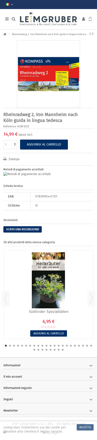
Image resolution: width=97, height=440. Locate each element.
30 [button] (63, 350)
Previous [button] (6, 299)
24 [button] (38, 350)
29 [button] (59, 350)
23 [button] (34, 350)
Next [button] (91, 299)
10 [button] (42, 346)
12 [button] (50, 346)
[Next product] (93, 33)
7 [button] (30, 346)
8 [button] (34, 346)
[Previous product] (90, 33)
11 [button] (46, 346)
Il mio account (12, 376)
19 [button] (79, 346)
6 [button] (26, 346)
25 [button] (42, 350)
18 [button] (75, 346)
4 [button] (18, 346)
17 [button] (71, 346)
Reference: (10, 126)
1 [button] (6, 346)
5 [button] (22, 346)
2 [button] (10, 346)
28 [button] (54, 350)
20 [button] (83, 346)
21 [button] (87, 346)
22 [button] (91, 346)
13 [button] (54, 346)
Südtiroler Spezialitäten (48, 311)
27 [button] (50, 350)
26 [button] (46, 350)
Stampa (13, 159)
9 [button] (38, 346)
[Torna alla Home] (4, 34)
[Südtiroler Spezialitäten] (48, 280)
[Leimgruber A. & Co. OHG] (48, 19)
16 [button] (67, 346)
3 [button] (14, 346)
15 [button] (63, 346)
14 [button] (59, 346)
